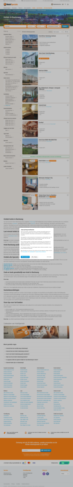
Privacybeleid (24, 251)
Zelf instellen (49, 256)
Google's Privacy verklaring (41, 251)
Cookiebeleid (31, 251)
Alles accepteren (25, 257)
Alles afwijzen (34, 257)
